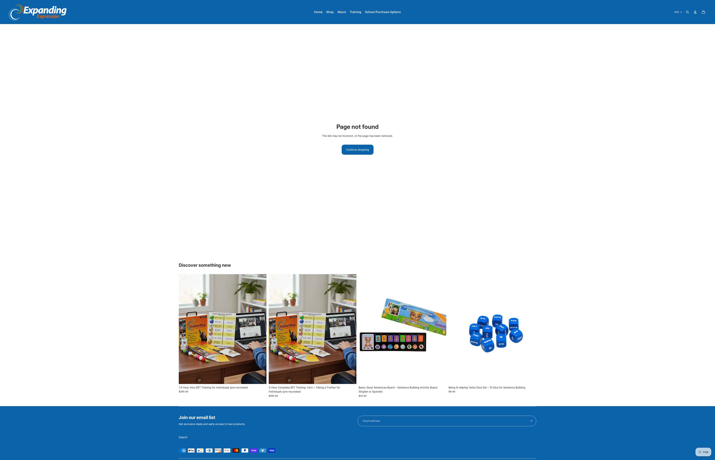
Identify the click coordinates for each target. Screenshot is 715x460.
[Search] (687, 12)
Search (183, 437)
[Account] (695, 12)
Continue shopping (357, 149)
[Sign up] (531, 420)
